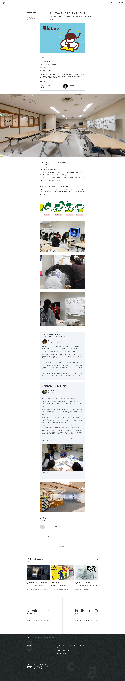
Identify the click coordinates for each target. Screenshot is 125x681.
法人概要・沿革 (79, 645)
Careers (116, 2)
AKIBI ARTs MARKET (55, 582)
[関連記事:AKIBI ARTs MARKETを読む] (62, 572)
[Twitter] (37, 668)
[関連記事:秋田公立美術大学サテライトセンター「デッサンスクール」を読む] (86, 572)
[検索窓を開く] (119, 2)
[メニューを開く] (122, 3)
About (100, 2)
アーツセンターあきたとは (67, 645)
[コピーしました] (43, 536)
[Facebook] (34, 668)
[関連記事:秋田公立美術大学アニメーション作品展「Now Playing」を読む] (38, 572)
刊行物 (68, 650)
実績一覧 (64, 650)
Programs (108, 2)
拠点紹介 (73, 645)
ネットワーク (89, 645)
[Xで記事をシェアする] (48, 536)
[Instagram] (39, 668)
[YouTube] (41, 668)
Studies (104, 2)
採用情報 (64, 653)
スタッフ (84, 645)
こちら (52, 180)
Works (112, 2)
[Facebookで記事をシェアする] (46, 536)
